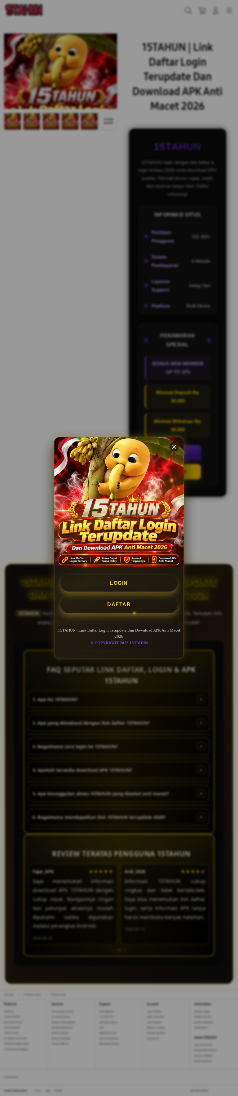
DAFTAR (119, 604)
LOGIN (119, 583)
